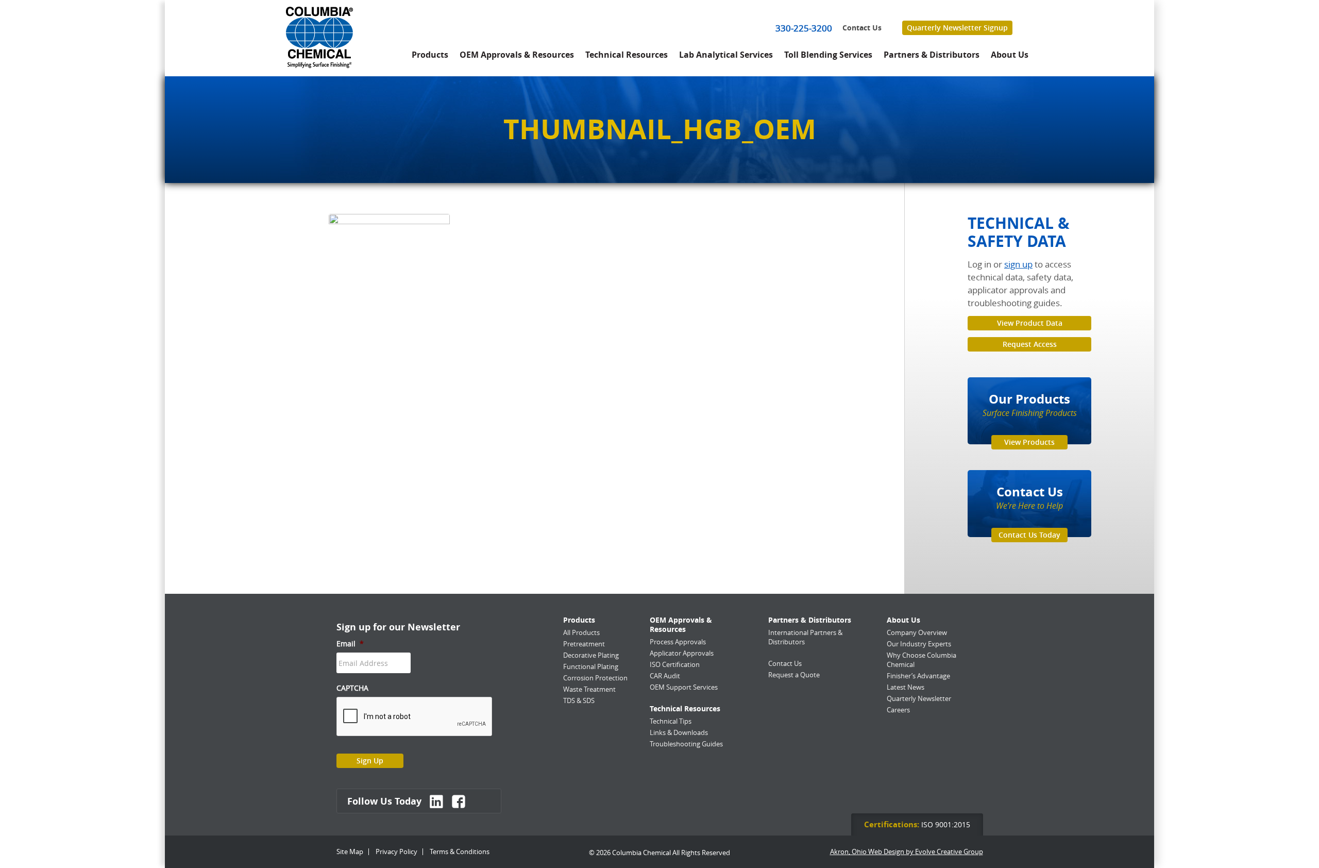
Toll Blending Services (828, 54)
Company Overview (917, 632)
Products (430, 54)
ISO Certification (675, 664)
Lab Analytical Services (726, 54)
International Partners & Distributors (805, 637)
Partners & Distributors (931, 54)
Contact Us (862, 27)
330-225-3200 (803, 28)
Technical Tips (670, 721)
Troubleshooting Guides (686, 743)
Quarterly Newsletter (919, 698)
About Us (1009, 54)
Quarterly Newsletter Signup (957, 27)
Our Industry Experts (919, 643)
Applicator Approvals (682, 653)
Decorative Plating (591, 655)
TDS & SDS (579, 700)
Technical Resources (626, 54)
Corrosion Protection (595, 677)
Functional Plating (590, 666)
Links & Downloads (679, 732)
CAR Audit (665, 675)
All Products (581, 632)
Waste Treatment (589, 689)
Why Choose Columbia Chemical (921, 659)
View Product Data (1029, 323)
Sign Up (370, 760)
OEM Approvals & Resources (517, 54)
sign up (1018, 264)
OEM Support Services (684, 687)
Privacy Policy (396, 851)
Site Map (349, 851)
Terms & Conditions (459, 851)
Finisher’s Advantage (918, 675)
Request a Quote (794, 674)
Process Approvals (678, 641)
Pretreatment (584, 643)
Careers (898, 709)
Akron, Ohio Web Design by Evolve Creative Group (906, 851)
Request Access (1030, 344)
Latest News (905, 687)
